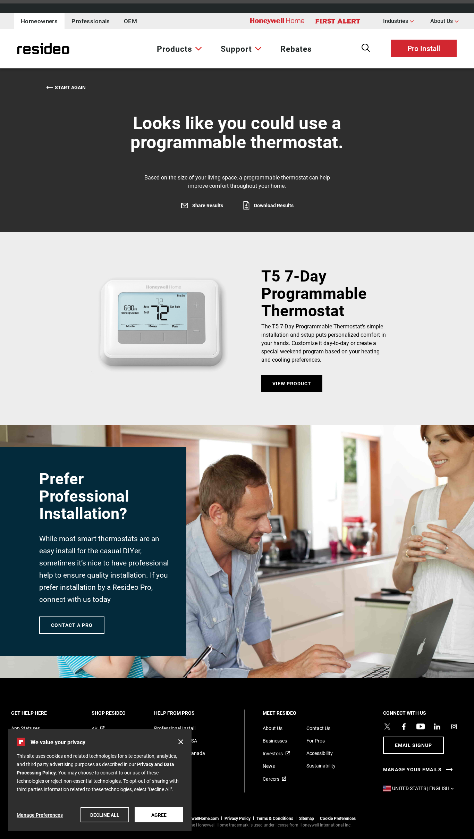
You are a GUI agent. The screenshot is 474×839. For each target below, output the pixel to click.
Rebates (296, 48)
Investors (273, 753)
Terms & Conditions (274, 818)
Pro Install (423, 48)
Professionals (90, 21)
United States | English (424, 788)
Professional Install (174, 728)
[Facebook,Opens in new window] (404, 726)
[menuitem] (179, 48)
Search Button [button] (366, 47)
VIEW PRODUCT (291, 383)
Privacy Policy (238, 818)
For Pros (315, 740)
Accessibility (319, 753)
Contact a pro (72, 625)
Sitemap (306, 818)
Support (236, 48)
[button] (180, 741)
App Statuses (25, 728)
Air (95, 728)
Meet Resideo (289, 713)
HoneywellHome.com (199, 818)
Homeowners (39, 21)
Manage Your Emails (412, 769)
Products (174, 48)
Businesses (275, 740)
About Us (444, 20)
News (269, 766)
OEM (130, 21)
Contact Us (318, 728)
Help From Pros (183, 713)
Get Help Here (38, 713)
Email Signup (413, 745)
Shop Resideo (118, 713)
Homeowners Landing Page (26, 49)
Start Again (70, 87)
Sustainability (321, 765)
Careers (271, 778)
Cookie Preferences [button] (338, 818)
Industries (398, 20)
